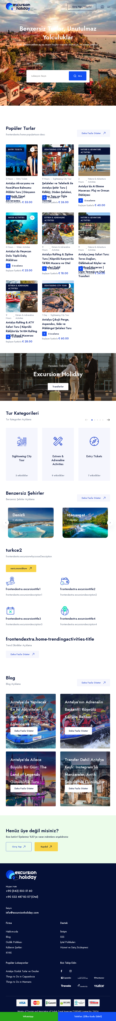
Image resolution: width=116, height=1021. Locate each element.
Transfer (38, 63)
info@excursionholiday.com (22, 913)
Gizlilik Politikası (14, 942)
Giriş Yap (17, 846)
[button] (92, 420)
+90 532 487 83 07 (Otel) (22, 897)
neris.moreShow (19, 568)
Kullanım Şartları (14, 947)
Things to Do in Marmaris (18, 982)
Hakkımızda (12, 931)
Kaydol (44, 846)
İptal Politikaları (68, 942)
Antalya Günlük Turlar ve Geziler (22, 971)
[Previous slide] (86, 420)
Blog (8, 937)
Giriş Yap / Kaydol (82, 6)
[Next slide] (108, 420)
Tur (28, 63)
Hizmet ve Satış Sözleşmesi (74, 947)
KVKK (9, 952)
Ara (80, 76)
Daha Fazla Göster (91, 133)
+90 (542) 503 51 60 (19, 891)
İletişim (63, 931)
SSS (62, 937)
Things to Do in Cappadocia (20, 976)
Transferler (58, 386)
